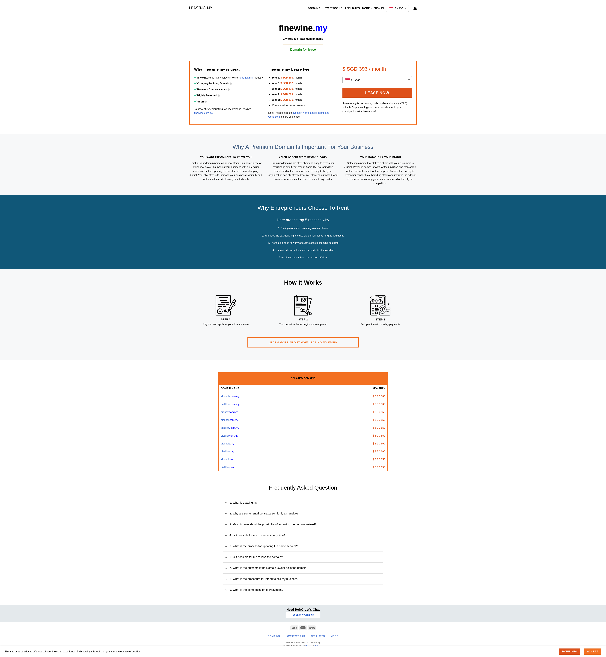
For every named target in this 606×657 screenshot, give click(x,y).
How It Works (333, 8)
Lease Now (377, 93)
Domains (314, 8)
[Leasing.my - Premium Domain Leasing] (200, 8)
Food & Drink (245, 77)
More (366, 8)
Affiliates (352, 8)
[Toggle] (226, 503)
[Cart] (415, 8)
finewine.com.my (203, 113)
